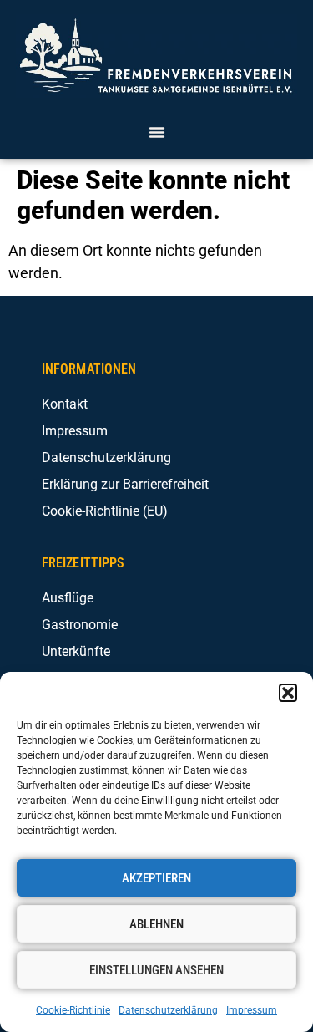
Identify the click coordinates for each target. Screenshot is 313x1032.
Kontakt (65, 404)
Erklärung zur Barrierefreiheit (125, 484)
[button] (288, 692)
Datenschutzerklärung (168, 1010)
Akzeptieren (156, 878)
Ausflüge (67, 598)
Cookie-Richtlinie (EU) (105, 511)
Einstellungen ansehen (156, 970)
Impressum (251, 1010)
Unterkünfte (76, 651)
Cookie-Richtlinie (73, 1010)
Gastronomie (80, 625)
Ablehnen (156, 924)
